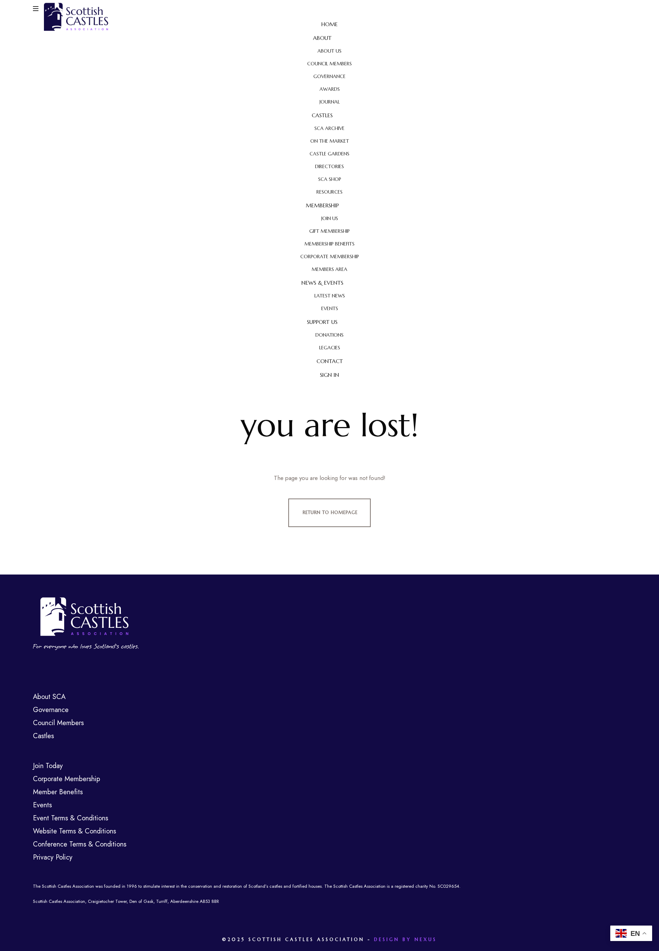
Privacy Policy (52, 857)
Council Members (58, 723)
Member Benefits (58, 792)
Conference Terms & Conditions (79, 844)
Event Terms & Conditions (70, 818)
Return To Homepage (330, 512)
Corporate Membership (66, 779)
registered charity (411, 886)
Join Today (48, 766)
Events (42, 805)
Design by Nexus (405, 939)
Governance (51, 710)
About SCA (49, 697)
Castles (43, 736)
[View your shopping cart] (619, 9)
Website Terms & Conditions (74, 831)
